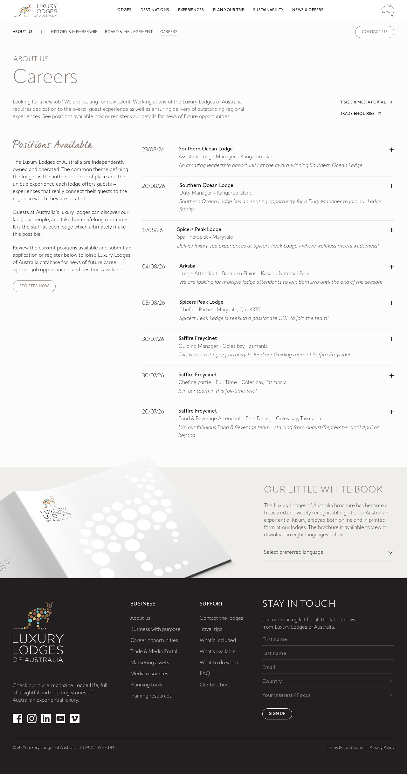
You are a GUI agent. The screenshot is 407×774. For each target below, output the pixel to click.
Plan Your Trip (228, 10)
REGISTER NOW (34, 286)
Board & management (128, 32)
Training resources (151, 696)
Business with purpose (155, 629)
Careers (168, 32)
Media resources (149, 674)
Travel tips (211, 629)
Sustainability (268, 10)
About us (22, 32)
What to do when (219, 662)
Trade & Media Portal (153, 651)
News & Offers (307, 10)
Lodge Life (86, 685)
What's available (218, 651)
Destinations (155, 10)
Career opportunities (154, 640)
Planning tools (146, 685)
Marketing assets (149, 662)
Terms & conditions (345, 748)
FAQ (205, 674)
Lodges (123, 10)
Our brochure (215, 685)
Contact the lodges (221, 618)
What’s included (218, 640)
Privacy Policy (381, 748)
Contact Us (375, 32)
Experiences (191, 10)
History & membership (74, 32)
